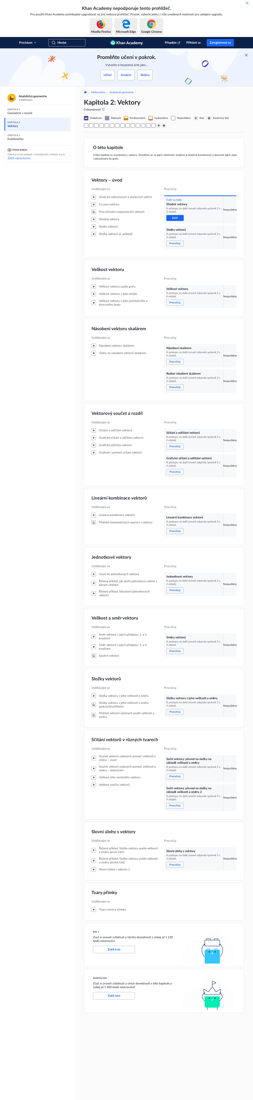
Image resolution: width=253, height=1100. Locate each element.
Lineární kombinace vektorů (119, 498)
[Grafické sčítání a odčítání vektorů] (117, 125)
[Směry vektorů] (133, 125)
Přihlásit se (193, 42)
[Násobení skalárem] (101, 125)
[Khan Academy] (126, 42)
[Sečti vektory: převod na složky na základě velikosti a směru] (143, 125)
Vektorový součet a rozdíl (117, 413)
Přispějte (171, 42)
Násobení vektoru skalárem (118, 329)
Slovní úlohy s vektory (113, 832)
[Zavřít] (247, 3)
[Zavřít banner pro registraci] (246, 55)
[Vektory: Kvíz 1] (159, 125)
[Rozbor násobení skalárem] (107, 125)
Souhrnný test (100, 978)
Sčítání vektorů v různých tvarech (124, 740)
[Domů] (85, 92)
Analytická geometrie (121, 92)
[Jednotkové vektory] (127, 125)
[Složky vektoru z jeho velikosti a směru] (138, 125)
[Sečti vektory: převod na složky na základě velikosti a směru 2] (148, 125)
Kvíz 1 (96, 932)
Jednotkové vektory (111, 557)
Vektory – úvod (106, 180)
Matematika (98, 92)
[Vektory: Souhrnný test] (164, 125)
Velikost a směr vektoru (114, 618)
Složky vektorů (106, 679)
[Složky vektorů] (91, 125)
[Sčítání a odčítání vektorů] (112, 125)
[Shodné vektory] (86, 125)
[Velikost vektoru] (96, 125)
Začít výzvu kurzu (19, 158)
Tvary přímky (104, 893)
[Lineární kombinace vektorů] (122, 125)
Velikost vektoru (107, 270)
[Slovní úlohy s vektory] (153, 125)
